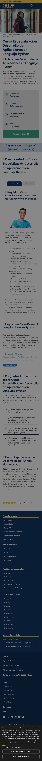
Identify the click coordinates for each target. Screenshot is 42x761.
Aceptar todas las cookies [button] (21, 751)
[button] (21, 747)
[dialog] (21, 743)
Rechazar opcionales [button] (21, 757)
